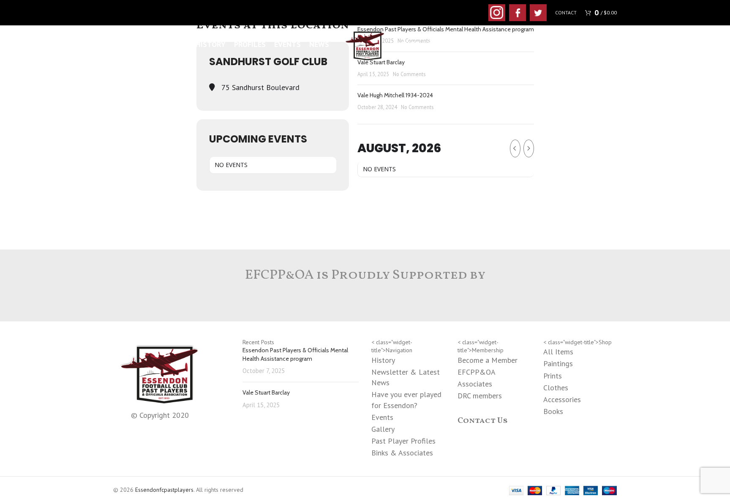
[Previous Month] (515, 148)
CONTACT (566, 12)
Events (382, 417)
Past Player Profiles (403, 441)
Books (553, 411)
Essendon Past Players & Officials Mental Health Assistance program (295, 354)
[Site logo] (365, 44)
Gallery (383, 429)
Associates (475, 384)
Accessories (562, 399)
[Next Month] (528, 148)
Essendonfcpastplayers (164, 490)
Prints (552, 376)
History (383, 360)
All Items (558, 351)
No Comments (409, 74)
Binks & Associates (402, 453)
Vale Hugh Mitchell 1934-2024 (395, 95)
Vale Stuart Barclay (266, 392)
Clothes (555, 387)
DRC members (480, 395)
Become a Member (488, 360)
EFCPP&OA (477, 372)
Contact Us (483, 421)
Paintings (558, 363)
